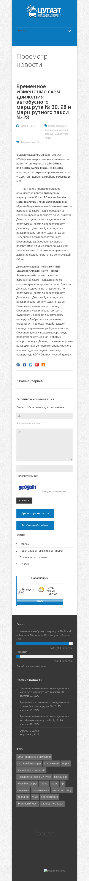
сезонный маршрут (29, 763)
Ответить (24, 500)
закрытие (58, 790)
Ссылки (24, 564)
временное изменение (56, 130)
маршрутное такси (52, 803)
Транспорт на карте (35, 513)
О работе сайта (29, 730)
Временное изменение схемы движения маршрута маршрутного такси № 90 (44, 690)
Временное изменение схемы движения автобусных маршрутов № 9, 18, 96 (44, 718)
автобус (48, 134)
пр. (62, 783)
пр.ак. (54, 783)
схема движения (57, 126)
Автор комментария (28, 423)
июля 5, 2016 (28, 126)
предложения (49, 796)
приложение (51, 763)
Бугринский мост (27, 803)
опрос (66, 763)
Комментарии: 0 (30, 142)
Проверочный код (27, 475)
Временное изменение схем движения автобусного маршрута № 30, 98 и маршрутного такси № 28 (44, 102)
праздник (23, 796)
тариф (44, 783)
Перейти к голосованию (31, 666)
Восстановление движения (34, 756)
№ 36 (35, 796)
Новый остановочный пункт (34, 776)
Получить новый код (54, 491)
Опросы (24, 544)
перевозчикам (40, 790)
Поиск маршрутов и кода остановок (41, 550)
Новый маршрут (27, 783)
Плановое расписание (33, 557)
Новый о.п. (60, 776)
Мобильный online (35, 525)
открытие (23, 790)
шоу (69, 790)
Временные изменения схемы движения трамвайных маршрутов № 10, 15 (45, 704)
